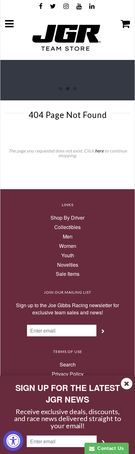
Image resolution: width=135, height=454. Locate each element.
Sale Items (67, 273)
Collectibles (67, 227)
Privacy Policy (68, 374)
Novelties (67, 264)
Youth (67, 255)
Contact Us (109, 448)
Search (68, 364)
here (99, 150)
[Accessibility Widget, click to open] (13, 441)
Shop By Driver (67, 217)
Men (68, 236)
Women (67, 246)
